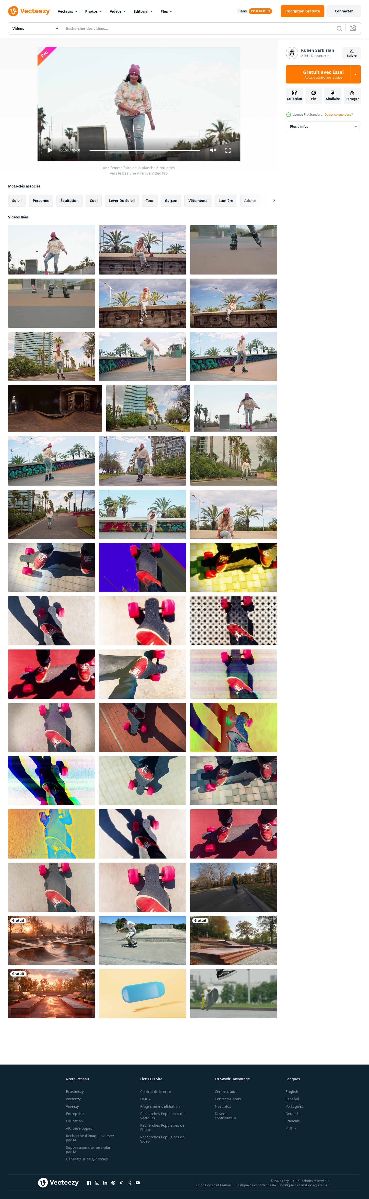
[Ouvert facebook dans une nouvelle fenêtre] (89, 1182)
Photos (91, 11)
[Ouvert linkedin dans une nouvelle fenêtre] (105, 1182)
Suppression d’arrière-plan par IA (88, 1149)
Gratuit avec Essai (323, 74)
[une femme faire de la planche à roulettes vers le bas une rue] (142, 356)
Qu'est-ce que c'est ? (338, 114)
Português (294, 1106)
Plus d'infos (299, 126)
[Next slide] (269, 201)
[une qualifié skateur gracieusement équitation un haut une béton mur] (233, 303)
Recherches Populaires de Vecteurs (162, 1115)
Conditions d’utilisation (213, 1185)
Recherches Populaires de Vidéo (162, 1139)
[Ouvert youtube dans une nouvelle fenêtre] (138, 1182)
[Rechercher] (339, 28)
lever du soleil (122, 200)
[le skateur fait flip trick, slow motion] (142, 940)
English (292, 1091)
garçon (171, 200)
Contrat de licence (155, 1091)
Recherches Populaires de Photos (162, 1127)
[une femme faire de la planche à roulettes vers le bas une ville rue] (51, 250)
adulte (250, 200)
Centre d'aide (226, 1091)
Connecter (344, 11)
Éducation (74, 1121)
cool (94, 200)
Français (293, 1121)
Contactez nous (228, 1099)
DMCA (145, 1099)
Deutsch (293, 1113)
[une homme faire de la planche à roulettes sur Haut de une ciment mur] (142, 250)
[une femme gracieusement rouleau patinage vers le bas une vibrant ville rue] (51, 514)
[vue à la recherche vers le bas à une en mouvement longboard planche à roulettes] (51, 567)
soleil (17, 200)
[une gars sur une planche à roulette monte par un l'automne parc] (233, 887)
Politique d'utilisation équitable (303, 1185)
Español (292, 1099)
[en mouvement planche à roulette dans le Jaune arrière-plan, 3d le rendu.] (142, 993)
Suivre (352, 56)
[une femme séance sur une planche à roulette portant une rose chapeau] (233, 514)
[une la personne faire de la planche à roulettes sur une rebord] (142, 303)
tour (150, 200)
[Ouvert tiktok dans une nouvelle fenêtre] (121, 1182)
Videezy (72, 1106)
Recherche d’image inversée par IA (90, 1137)
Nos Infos (223, 1106)
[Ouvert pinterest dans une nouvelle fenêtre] (113, 1182)
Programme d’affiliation (160, 1106)
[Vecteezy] (29, 11)
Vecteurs (65, 11)
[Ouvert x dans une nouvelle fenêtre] (130, 1182)
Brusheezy (75, 1091)
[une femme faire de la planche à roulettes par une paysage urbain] (148, 408)
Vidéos (115, 11)
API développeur (80, 1128)
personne (41, 200)
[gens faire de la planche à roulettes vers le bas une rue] (51, 303)
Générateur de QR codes (87, 1159)
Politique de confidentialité (255, 1185)
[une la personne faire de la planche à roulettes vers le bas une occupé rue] (233, 250)
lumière (226, 200)
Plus (164, 11)
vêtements (197, 200)
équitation (69, 200)
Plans (242, 11)
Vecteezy (73, 1099)
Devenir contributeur (225, 1115)
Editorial (141, 11)
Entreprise (75, 1113)
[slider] (144, 150)
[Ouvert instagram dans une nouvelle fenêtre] (97, 1182)
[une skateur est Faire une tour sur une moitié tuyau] (55, 408)
